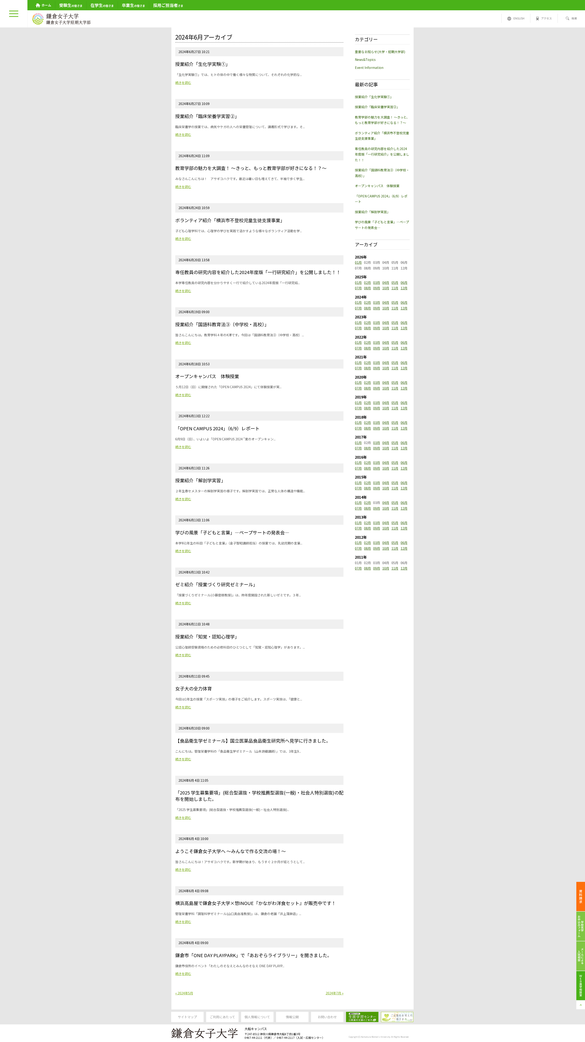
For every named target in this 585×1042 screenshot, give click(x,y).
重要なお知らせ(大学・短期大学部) (380, 51)
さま (168, 5)
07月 (358, 288)
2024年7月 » (334, 993)
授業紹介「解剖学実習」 (372, 212)
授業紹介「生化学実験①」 (374, 96)
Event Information (369, 67)
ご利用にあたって (222, 1017)
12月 (404, 288)
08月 (367, 288)
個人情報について (257, 1017)
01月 (358, 262)
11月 (394, 288)
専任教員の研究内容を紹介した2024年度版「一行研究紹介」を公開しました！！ (382, 154)
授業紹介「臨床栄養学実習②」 (377, 107)
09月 (376, 288)
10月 (385, 288)
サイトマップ (187, 1017)
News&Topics (365, 59)
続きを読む (183, 82)
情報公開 (292, 1017)
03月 (376, 282)
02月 (367, 282)
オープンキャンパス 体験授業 (377, 185)
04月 (385, 282)
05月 (394, 282)
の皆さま (70, 5)
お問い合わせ (327, 1017)
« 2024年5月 (184, 993)
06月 (404, 282)
